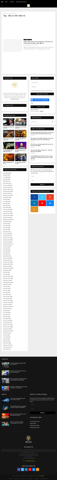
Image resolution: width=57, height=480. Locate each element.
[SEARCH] (52, 121)
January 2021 (6, 298)
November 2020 (6, 302)
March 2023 (5, 256)
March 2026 (5, 183)
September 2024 (6, 219)
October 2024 (6, 217)
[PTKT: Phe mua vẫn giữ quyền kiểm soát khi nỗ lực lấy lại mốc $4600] (8, 133)
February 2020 (6, 320)
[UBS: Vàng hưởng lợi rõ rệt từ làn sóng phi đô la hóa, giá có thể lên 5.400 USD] (8, 157)
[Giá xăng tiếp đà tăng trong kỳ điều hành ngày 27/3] (5, 364)
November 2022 (6, 264)
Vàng (31, 423)
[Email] (33, 469)
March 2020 (5, 318)
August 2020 (6, 308)
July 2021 (5, 286)
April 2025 (5, 205)
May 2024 (5, 227)
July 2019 (5, 335)
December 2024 (6, 213)
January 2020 (6, 322)
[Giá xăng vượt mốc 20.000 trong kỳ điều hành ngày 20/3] (5, 372)
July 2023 (5, 248)
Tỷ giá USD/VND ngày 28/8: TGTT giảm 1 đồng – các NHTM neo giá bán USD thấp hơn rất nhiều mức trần (42, 157)
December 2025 (6, 189)
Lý (25, 45)
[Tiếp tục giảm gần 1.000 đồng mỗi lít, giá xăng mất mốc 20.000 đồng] (5, 380)
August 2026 (6, 173)
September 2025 (6, 195)
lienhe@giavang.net (30, 460)
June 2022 (5, 274)
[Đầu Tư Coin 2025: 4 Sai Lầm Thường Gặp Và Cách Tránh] (5, 423)
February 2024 (6, 233)
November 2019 (6, 326)
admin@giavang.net (14, 99)
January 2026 (6, 187)
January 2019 (6, 347)
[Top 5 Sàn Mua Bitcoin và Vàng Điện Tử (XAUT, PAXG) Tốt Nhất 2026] (5, 408)
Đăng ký (42, 111)
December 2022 (6, 262)
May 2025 (5, 203)
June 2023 (5, 250)
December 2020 (6, 300)
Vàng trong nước (23, 478)
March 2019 (5, 343)
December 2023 (6, 237)
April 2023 (5, 254)
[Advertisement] (28, 28)
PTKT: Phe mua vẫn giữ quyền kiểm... (8, 139)
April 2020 (5, 316)
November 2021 (6, 278)
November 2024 (6, 215)
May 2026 (5, 179)
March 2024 (5, 231)
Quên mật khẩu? (34, 109)
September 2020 (6, 306)
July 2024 (5, 223)
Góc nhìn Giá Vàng (43, 478)
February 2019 (6, 345)
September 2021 (6, 282)
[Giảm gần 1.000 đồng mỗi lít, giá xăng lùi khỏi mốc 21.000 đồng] (5, 388)
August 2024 (6, 221)
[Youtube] (30, 469)
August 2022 (6, 270)
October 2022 (6, 266)
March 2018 (5, 349)
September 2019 (6, 330)
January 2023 (6, 260)
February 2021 (6, 296)
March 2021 (5, 294)
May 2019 (5, 339)
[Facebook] (18, 469)
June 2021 (5, 288)
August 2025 (6, 197)
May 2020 (5, 314)
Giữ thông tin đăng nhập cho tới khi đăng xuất (41, 90)
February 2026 (6, 185)
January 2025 (6, 211)
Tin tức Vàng (16, 478)
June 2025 (5, 201)
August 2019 (6, 332)
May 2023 (5, 252)
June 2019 (5, 337)
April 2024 (5, 229)
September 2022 (6, 268)
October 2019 (6, 328)
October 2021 (6, 280)
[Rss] (37, 469)
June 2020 (5, 312)
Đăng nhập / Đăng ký (22, 1)
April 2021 (5, 292)
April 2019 (5, 341)
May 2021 (5, 290)
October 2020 (6, 304)
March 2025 (5, 207)
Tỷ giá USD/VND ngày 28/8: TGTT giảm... (7, 151)
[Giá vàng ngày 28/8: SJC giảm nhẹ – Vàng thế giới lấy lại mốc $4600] (20, 133)
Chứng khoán (33, 427)
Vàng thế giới (33, 425)
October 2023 (6, 241)
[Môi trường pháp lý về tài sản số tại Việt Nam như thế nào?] (5, 415)
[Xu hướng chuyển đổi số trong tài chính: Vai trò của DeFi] (5, 400)
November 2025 (6, 191)
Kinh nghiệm (36, 478)
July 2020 (5, 310)
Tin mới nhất (29, 39)
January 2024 (6, 235)
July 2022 (5, 272)
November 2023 (6, 239)
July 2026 (5, 175)
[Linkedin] (26, 469)
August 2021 (6, 284)
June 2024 (5, 225)
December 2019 (6, 324)
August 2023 (6, 245)
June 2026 (5, 177)
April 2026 (5, 181)
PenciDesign (41, 475)
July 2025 (5, 199)
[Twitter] (22, 469)
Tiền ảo (25, 39)
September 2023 (6, 243)
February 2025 (6, 209)
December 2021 (6, 276)
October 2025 (6, 193)
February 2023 (6, 258)
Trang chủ (10, 478)
